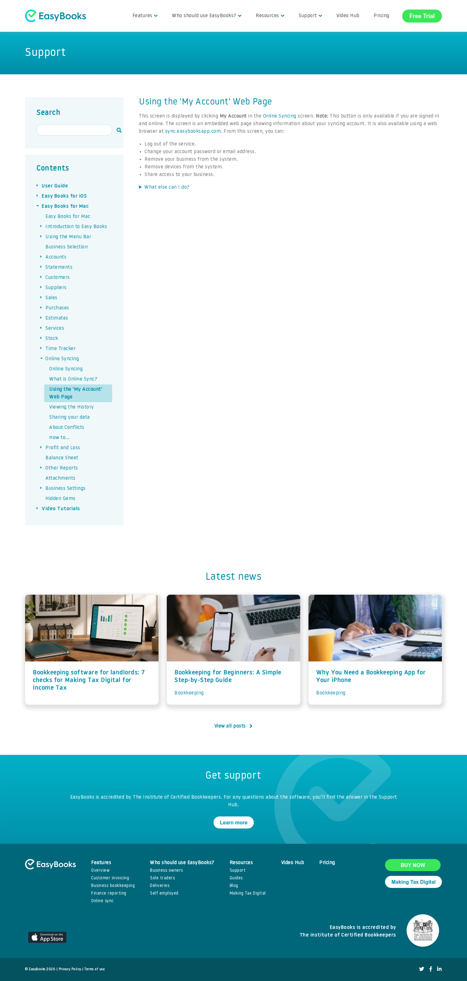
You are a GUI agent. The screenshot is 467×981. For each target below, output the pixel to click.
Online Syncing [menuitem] (66, 369)
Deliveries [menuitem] (159, 885)
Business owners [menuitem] (166, 870)
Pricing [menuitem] (381, 15)
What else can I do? (167, 187)
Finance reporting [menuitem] (108, 893)
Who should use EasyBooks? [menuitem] (204, 15)
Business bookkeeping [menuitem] (113, 885)
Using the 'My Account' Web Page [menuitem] (75, 393)
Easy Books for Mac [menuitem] (67, 216)
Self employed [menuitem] (164, 893)
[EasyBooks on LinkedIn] (439, 969)
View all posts (230, 726)
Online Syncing (279, 116)
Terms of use (95, 969)
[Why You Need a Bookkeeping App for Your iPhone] (375, 628)
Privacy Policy (70, 969)
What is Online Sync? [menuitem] (73, 379)
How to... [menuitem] (59, 437)
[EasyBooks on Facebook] (431, 969)
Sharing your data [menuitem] (69, 417)
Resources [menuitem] (267, 15)
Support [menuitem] (308, 15)
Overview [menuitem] (100, 870)
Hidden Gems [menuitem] (60, 498)
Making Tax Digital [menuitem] (248, 893)
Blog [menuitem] (234, 885)
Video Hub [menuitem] (348, 15)
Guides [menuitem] (236, 878)
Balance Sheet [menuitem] (61, 458)
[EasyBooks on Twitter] (421, 969)
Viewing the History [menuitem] (71, 407)
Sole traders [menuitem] (162, 878)
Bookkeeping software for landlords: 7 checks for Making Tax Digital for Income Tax (89, 680)
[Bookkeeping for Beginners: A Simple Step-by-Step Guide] (233, 628)
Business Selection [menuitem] (66, 247)
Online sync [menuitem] (102, 901)
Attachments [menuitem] (60, 478)
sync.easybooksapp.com (193, 131)
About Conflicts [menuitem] (67, 427)
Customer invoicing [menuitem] (110, 878)
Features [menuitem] (142, 15)
